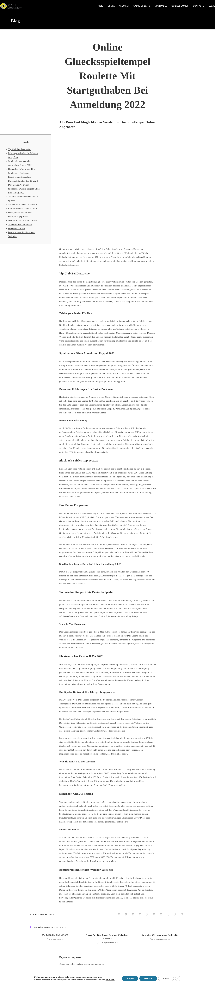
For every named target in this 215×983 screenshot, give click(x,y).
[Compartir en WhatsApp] (182, 914)
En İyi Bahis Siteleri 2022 (55, 935)
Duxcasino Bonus (16, 228)
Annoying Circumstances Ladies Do (159, 935)
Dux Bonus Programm (18, 185)
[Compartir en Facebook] (126, 914)
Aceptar (130, 978)
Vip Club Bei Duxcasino (19, 149)
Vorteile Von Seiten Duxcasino (22, 204)
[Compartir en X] (119, 914)
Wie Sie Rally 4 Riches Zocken (22, 220)
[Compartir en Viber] (147, 914)
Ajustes (166, 978)
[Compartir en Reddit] (161, 914)
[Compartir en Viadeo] (175, 914)
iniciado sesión (83, 964)
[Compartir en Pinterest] (133, 914)
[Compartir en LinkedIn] (140, 914)
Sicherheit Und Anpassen (20, 224)
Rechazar (148, 978)
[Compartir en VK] (154, 914)
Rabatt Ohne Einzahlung (19, 177)
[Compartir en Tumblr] (168, 914)
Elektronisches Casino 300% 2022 (24, 208)
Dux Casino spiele (135, 636)
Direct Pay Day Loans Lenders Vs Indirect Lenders (107, 937)
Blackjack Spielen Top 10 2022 (23, 181)
